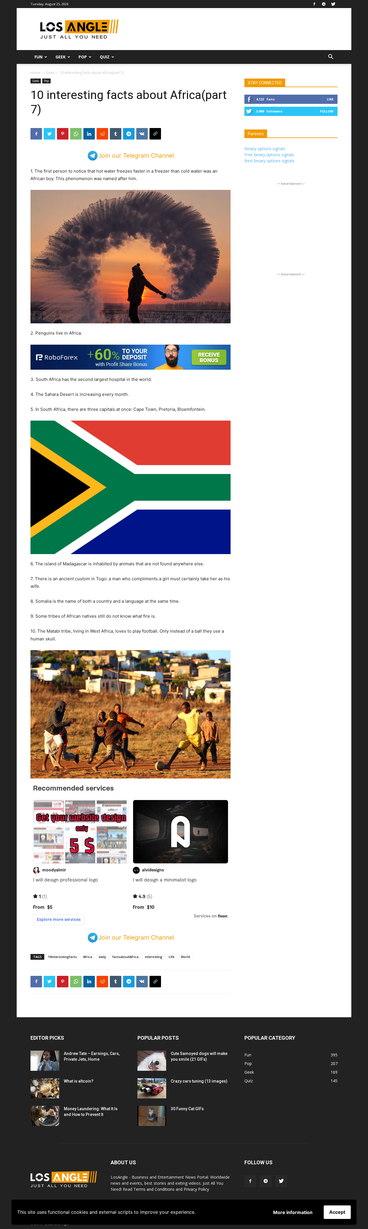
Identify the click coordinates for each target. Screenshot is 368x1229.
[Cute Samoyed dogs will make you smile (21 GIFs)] (151, 1061)
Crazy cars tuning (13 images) (199, 1081)
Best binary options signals (269, 160)
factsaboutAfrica (125, 957)
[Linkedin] (89, 134)
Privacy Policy (196, 1189)
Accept (337, 1212)
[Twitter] (333, 4)
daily (102, 957)
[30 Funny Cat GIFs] (151, 1116)
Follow (327, 111)
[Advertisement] (233, 29)
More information (293, 1212)
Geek (60, 57)
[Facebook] (314, 4)
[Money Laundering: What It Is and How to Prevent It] (44, 1116)
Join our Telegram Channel (136, 155)
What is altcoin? (78, 1081)
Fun (38, 57)
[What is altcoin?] (44, 1088)
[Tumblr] (115, 134)
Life (172, 957)
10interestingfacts (62, 957)
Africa (87, 957)
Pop (82, 57)
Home (35, 72)
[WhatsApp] (76, 134)
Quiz (105, 57)
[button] (331, 57)
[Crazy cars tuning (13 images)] (151, 1088)
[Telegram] (323, 4)
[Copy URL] (155, 134)
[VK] (142, 134)
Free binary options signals (269, 154)
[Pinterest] (62, 134)
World (185, 957)
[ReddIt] (102, 134)
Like (330, 99)
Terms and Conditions (154, 1189)
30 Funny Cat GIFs (187, 1108)
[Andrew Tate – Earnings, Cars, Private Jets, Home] (44, 1061)
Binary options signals (264, 148)
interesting (153, 957)
